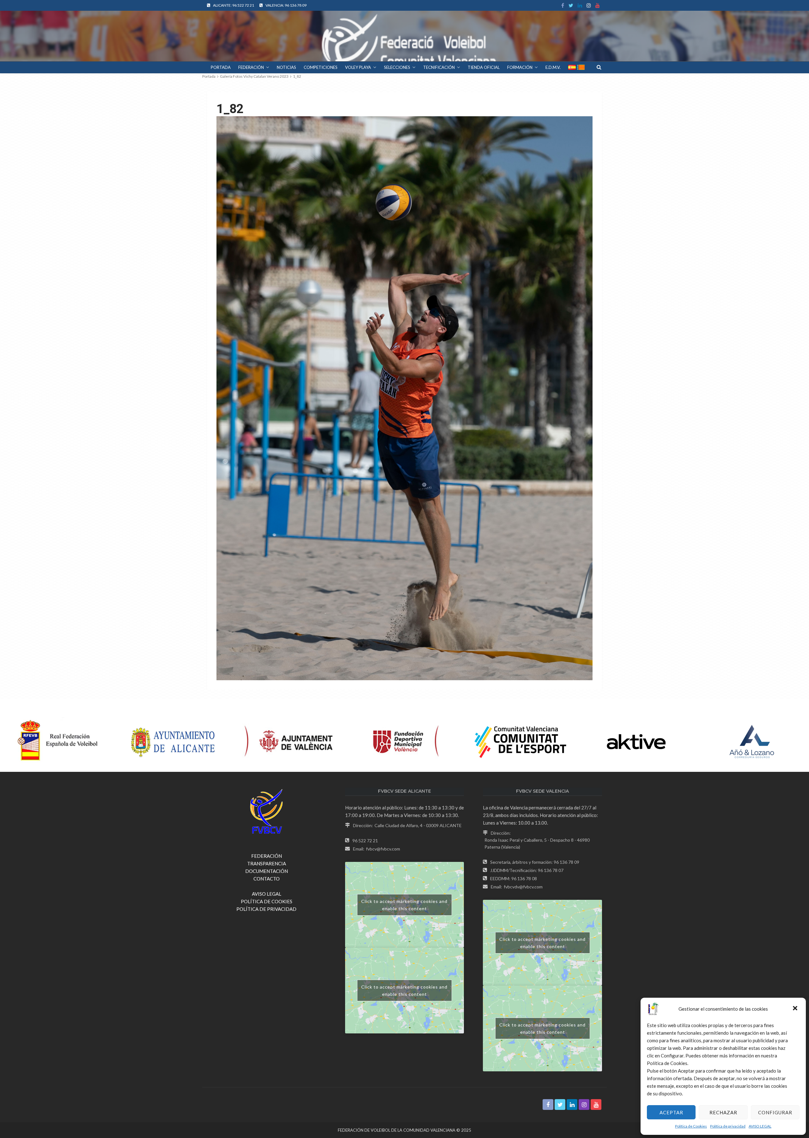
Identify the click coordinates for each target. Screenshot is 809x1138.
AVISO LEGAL (760, 1126)
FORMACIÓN (519, 67)
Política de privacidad (727, 1126)
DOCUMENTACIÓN (266, 871)
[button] (796, 1009)
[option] (58, 742)
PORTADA (221, 67)
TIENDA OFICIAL (484, 67)
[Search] (599, 67)
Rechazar (723, 1112)
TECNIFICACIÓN (439, 67)
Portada (209, 76)
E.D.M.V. (553, 67)
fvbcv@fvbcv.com (383, 848)
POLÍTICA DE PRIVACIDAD (266, 909)
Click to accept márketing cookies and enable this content (404, 905)
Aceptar (671, 1112)
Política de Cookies (691, 1126)
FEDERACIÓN (251, 67)
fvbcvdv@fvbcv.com (523, 886)
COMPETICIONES (321, 67)
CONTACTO (266, 878)
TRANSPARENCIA (266, 863)
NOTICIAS (286, 67)
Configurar (775, 1112)
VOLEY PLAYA (358, 67)
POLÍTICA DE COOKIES (266, 901)
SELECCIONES (397, 67)
